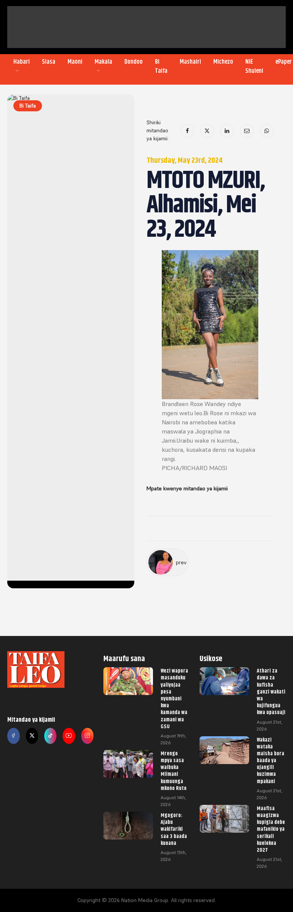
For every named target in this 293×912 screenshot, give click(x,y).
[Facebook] (187, 131)
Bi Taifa (161, 66)
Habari (21, 61)
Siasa (48, 61)
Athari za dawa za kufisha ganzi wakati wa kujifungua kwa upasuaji (271, 691)
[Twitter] (32, 736)
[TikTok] (50, 736)
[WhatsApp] (267, 131)
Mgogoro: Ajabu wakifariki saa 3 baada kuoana (174, 829)
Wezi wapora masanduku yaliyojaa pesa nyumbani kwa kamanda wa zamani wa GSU (174, 698)
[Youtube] (68, 736)
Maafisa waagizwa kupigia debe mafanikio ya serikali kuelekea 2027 (271, 829)
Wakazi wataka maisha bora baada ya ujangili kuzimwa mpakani (270, 760)
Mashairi (190, 61)
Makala (103, 61)
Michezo (223, 61)
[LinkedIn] (227, 131)
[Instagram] (87, 736)
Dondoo (133, 61)
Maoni (75, 61)
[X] (207, 131)
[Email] (247, 131)
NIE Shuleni (254, 66)
